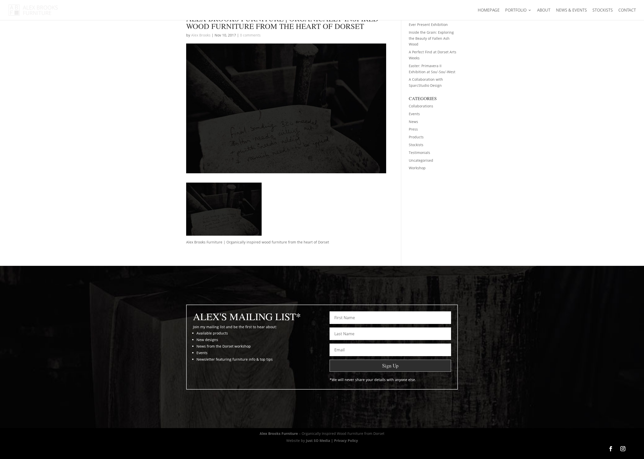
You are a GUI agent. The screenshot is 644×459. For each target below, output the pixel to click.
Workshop (417, 167)
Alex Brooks (201, 35)
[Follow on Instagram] (623, 449)
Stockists (602, 10)
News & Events (571, 10)
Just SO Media (318, 440)
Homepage (489, 10)
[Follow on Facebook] (611, 449)
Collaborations (421, 106)
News (413, 121)
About (543, 10)
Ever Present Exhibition (428, 24)
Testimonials (419, 152)
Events (414, 113)
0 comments (250, 35)
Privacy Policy (346, 440)
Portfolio (516, 10)
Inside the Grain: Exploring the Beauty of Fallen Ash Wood (431, 38)
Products (416, 137)
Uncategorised (421, 160)
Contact (627, 10)
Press (413, 129)
